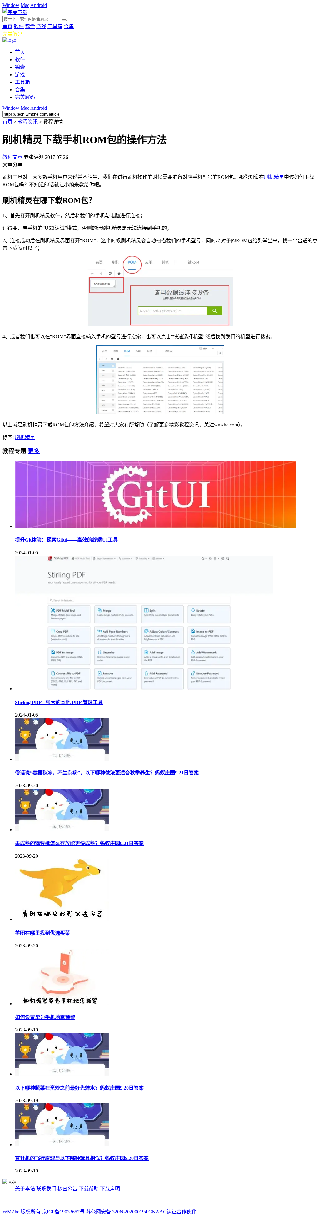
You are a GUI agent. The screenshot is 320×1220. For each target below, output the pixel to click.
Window (10, 5)
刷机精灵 (274, 177)
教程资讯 (28, 121)
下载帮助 (89, 1188)
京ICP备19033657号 (63, 1211)
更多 (34, 451)
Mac (25, 5)
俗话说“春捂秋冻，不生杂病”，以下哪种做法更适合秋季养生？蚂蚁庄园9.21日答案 (107, 772)
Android (38, 5)
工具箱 (55, 26)
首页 (7, 26)
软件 (19, 26)
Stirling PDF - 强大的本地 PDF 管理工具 (59, 702)
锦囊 (30, 26)
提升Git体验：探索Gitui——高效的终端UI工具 (66, 539)
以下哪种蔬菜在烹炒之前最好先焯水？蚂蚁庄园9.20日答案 (79, 1088)
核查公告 (68, 1188)
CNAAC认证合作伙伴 (172, 1211)
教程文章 (12, 157)
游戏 (41, 26)
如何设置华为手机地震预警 (45, 1017)
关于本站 (25, 1188)
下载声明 (110, 1188)
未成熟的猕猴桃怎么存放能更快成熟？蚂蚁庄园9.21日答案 (79, 843)
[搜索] (64, 20)
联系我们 (46, 1188)
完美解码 (12, 34)
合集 (69, 26)
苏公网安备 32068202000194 (116, 1211)
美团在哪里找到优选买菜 (42, 933)
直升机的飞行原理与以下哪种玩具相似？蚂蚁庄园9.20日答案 (82, 1158)
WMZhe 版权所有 (21, 1211)
